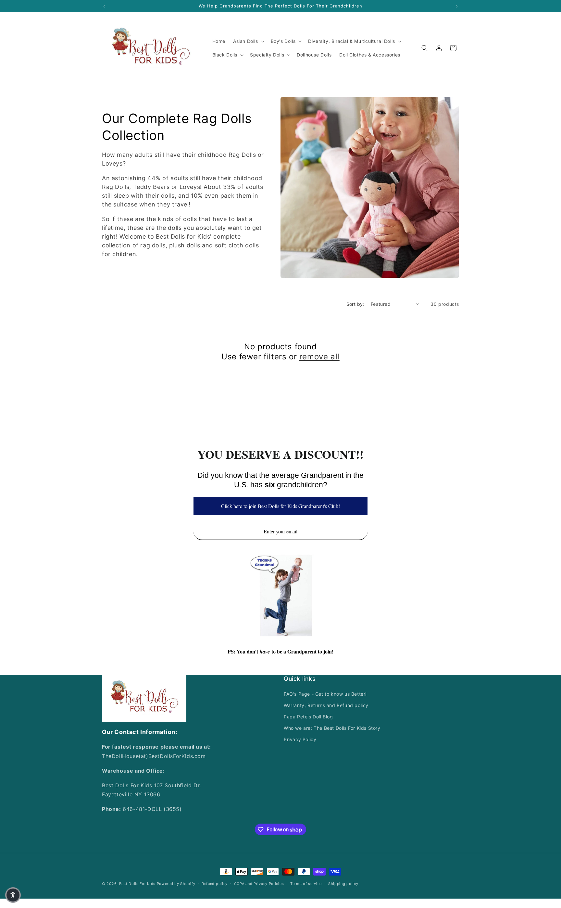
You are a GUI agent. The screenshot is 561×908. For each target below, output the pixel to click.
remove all (319, 356)
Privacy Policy (300, 739)
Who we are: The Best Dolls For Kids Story (332, 728)
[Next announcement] (457, 6)
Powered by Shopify (176, 883)
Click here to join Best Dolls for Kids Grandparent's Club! (280, 506)
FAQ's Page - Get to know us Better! (325, 694)
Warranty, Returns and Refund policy (326, 705)
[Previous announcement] (104, 6)
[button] (248, 41)
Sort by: (355, 304)
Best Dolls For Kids (137, 883)
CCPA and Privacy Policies (259, 883)
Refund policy (215, 883)
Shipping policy (343, 883)
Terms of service (306, 883)
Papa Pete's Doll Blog (308, 716)
